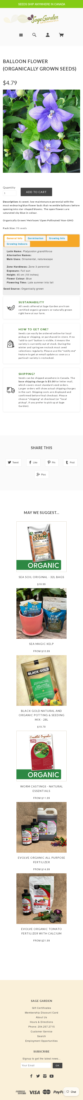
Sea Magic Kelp (41, 643)
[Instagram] (45, 1076)
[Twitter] (38, 1076)
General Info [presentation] (14, 238)
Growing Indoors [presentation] (17, 244)
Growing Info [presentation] (57, 238)
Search (41, 1036)
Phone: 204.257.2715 (41, 1026)
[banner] (41, 19)
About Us (41, 1017)
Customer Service (42, 1031)
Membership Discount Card (41, 1012)
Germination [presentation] (35, 238)
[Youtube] (52, 1076)
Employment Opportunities (41, 1040)
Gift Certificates (41, 1007)
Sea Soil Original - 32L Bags (41, 577)
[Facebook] (31, 1076)
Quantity (9, 187)
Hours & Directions (41, 1021)
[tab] (14, 238)
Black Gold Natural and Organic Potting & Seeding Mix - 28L (41, 715)
